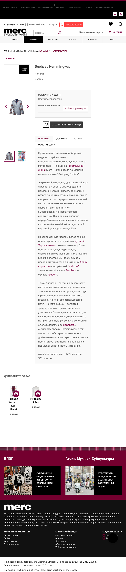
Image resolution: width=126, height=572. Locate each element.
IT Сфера (47, 565)
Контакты (9, 570)
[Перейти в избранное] (111, 24)
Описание (43, 138)
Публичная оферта (28, 570)
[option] (14, 407)
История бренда (10, 7)
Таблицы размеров (65, 547)
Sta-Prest (71, 270)
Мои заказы (10, 541)
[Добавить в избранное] (46, 124)
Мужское (33, 39)
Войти (7, 538)
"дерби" (52, 274)
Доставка (60, 7)
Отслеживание (12, 544)
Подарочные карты (104, 7)
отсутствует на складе (66, 124)
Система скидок (45, 7)
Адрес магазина (28, 7)
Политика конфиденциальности (59, 570)
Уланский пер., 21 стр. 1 (43, 24)
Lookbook (92, 39)
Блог (112, 39)
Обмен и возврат (75, 7)
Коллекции (53, 39)
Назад (11, 58)
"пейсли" (73, 266)
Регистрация (11, 535)
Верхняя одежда (27, 50)
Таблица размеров (75, 108)
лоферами (69, 324)
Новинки (14, 39)
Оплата (89, 7)
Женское (72, 39)
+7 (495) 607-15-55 (14, 24)
